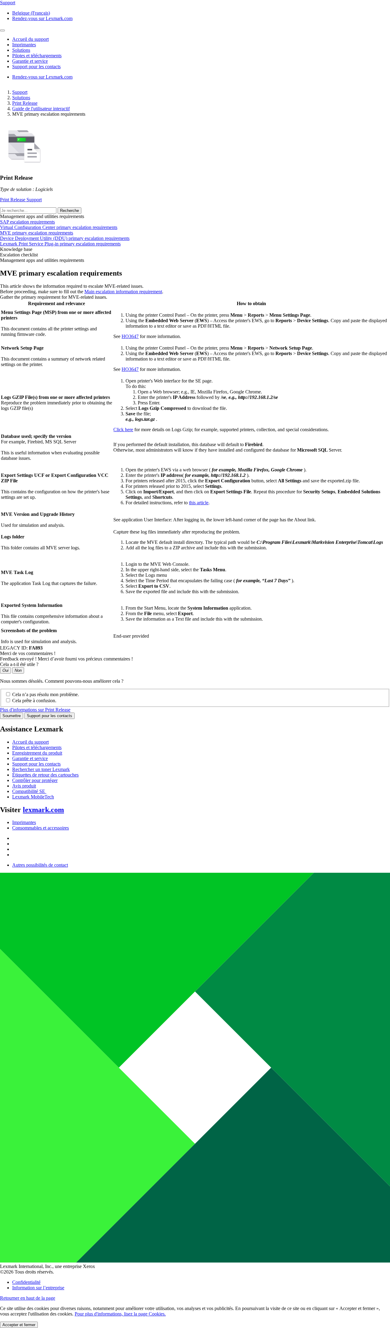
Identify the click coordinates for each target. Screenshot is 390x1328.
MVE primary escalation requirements (36, 232)
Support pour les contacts (49, 715)
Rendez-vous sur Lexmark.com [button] (42, 18)
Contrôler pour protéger (35, 780)
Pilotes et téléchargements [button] (37, 55)
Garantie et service (30, 758)
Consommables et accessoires (40, 827)
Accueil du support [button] (30, 39)
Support (19, 92)
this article (198, 502)
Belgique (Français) (31, 13)
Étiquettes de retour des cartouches (45, 774)
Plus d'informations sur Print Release (35, 709)
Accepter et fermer (18, 1325)
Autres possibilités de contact (40, 865)
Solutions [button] (21, 50)
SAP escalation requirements (27, 221)
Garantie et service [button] (30, 61)
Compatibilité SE (29, 791)
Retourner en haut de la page (27, 1298)
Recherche (69, 210)
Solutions (21, 97)
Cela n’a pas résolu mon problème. (45, 694)
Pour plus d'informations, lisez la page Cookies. (120, 1313)
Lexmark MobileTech (33, 796)
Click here (123, 429)
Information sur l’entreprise (38, 1287)
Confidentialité (26, 1282)
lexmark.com (43, 810)
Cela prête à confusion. (34, 700)
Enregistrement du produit (37, 753)
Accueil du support (30, 742)
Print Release (24, 103)
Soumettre (11, 715)
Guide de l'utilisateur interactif (41, 108)
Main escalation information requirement (123, 291)
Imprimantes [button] (24, 44)
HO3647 (130, 336)
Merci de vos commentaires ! (27, 653)
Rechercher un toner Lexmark (41, 769)
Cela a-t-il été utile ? (19, 664)
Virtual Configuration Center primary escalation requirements (58, 227)
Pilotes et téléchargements (37, 747)
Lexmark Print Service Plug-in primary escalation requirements (60, 243)
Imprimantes (24, 822)
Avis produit (24, 785)
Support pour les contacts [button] (36, 66)
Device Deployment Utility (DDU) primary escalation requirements (64, 238)
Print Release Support (21, 199)
